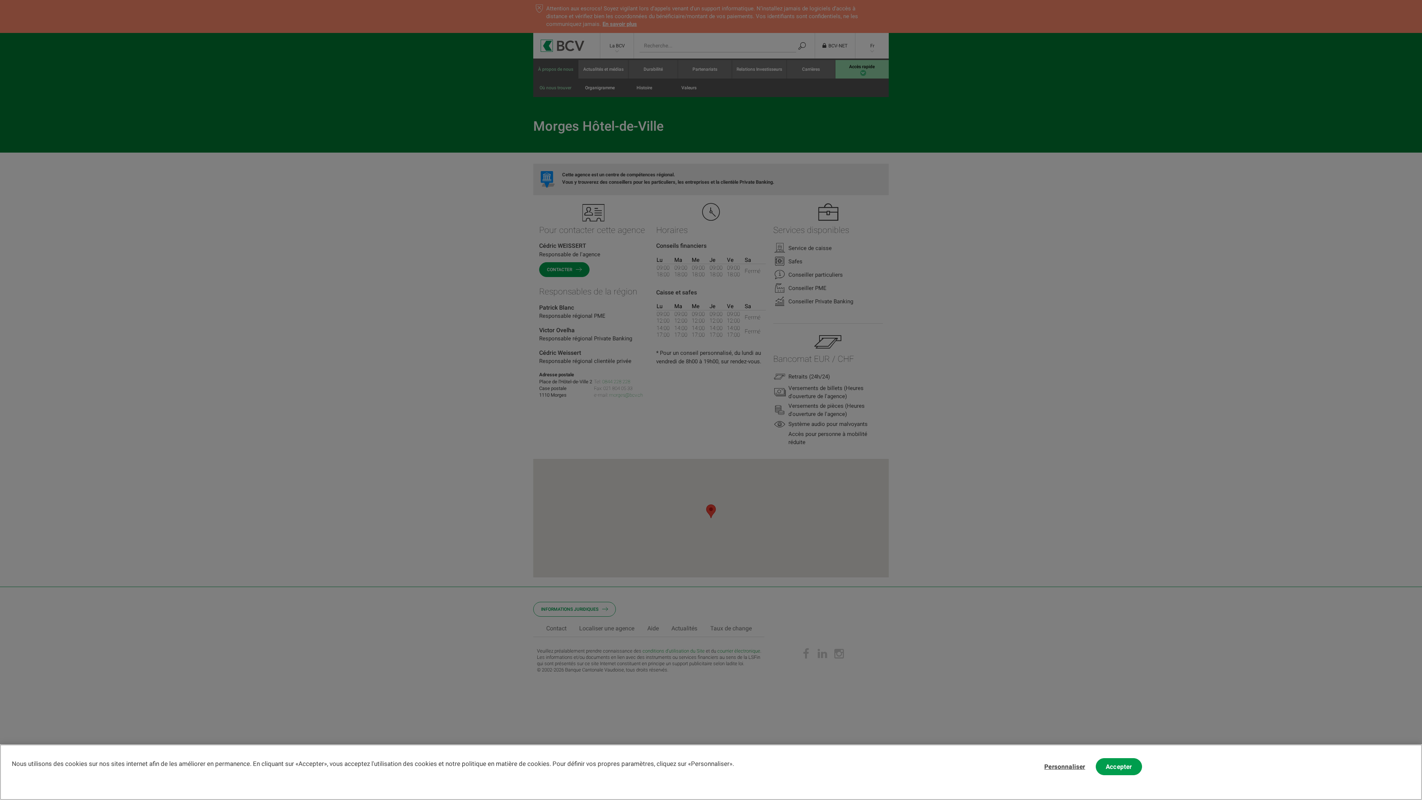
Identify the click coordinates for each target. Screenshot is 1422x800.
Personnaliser (1064, 766)
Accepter (1119, 766)
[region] (711, 772)
